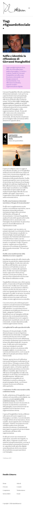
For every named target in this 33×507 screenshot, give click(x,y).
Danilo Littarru (9, 474)
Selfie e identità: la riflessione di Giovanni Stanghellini (16, 58)
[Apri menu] (29, 8)
